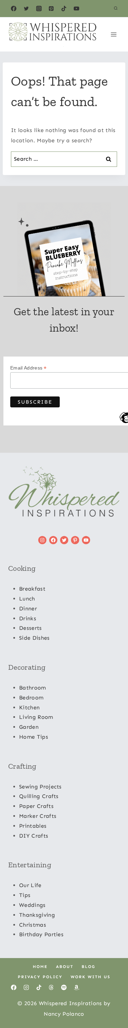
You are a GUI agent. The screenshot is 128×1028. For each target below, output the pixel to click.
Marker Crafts (37, 816)
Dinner (28, 608)
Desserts (30, 628)
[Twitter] (26, 8)
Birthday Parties (41, 934)
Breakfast (32, 588)
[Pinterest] (51, 8)
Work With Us (90, 976)
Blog (88, 966)
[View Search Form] (116, 8)
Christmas (32, 925)
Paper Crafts (36, 806)
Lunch (27, 598)
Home (40, 966)
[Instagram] (38, 8)
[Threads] (51, 987)
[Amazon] (76, 987)
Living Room (36, 717)
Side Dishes (34, 638)
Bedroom (31, 697)
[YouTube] (76, 8)
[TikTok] (63, 8)
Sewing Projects (40, 786)
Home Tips (33, 737)
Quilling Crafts (39, 796)
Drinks (27, 618)
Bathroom (32, 687)
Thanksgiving (37, 915)
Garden (29, 727)
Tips (24, 895)
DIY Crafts (33, 835)
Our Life (30, 885)
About (64, 966)
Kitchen (29, 707)
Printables (32, 826)
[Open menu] (113, 34)
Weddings (32, 905)
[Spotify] (63, 987)
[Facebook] (13, 8)
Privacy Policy (40, 976)
